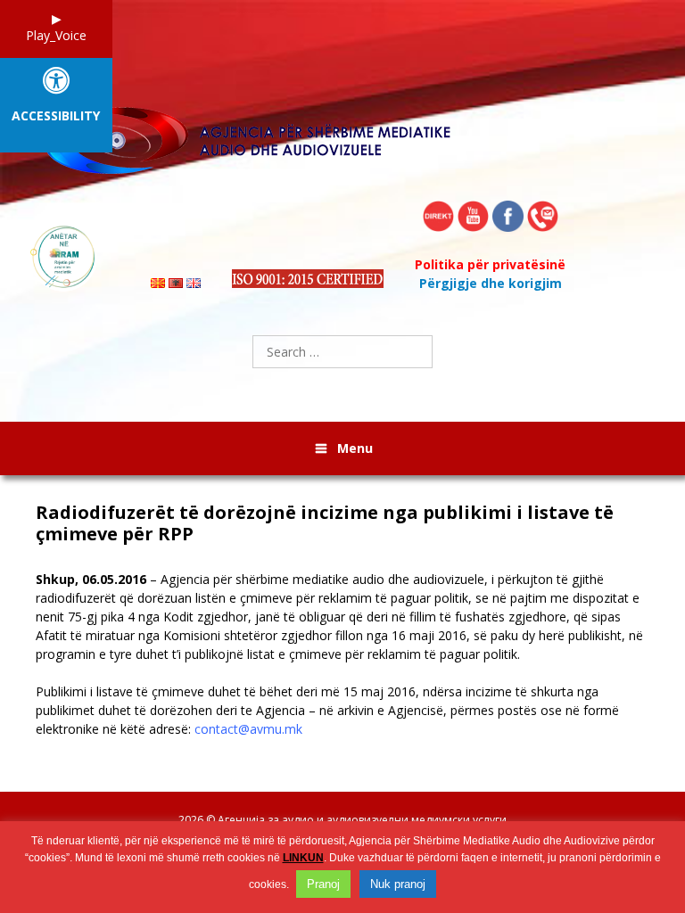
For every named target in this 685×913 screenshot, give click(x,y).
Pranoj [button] (323, 884)
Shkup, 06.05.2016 (91, 579)
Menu (355, 448)
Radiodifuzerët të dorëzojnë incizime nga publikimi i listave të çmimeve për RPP (325, 523)
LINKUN (303, 857)
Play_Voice (56, 35)
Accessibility (56, 116)
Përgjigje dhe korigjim (490, 283)
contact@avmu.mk (248, 728)
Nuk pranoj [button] (397, 884)
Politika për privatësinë (490, 264)
